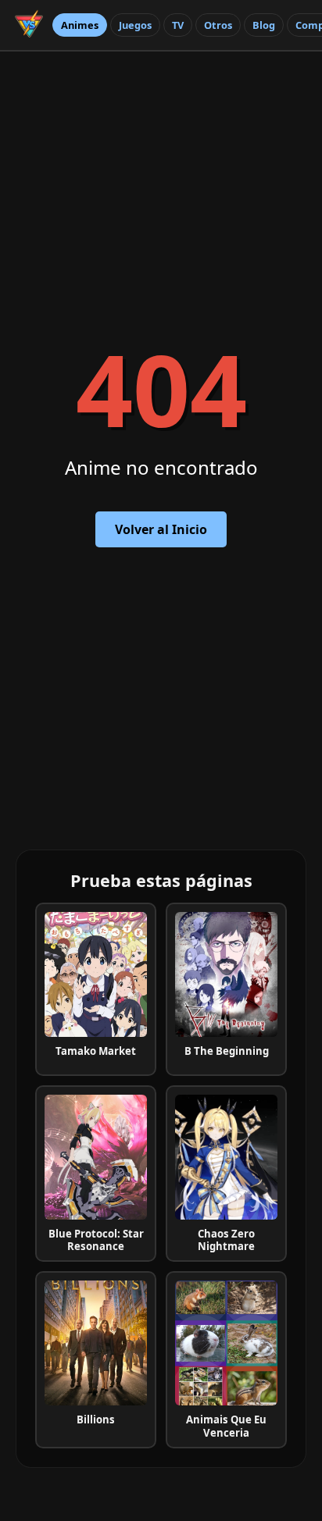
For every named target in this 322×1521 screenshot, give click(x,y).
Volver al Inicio (161, 529)
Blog (263, 25)
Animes (79, 25)
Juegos (135, 25)
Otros (218, 25)
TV (178, 25)
